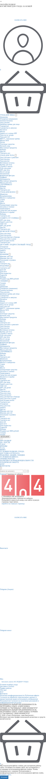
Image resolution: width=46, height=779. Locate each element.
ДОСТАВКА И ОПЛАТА (10, 453)
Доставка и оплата (7, 686)
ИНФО (2, 450)
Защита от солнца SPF (8, 133)
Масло (2, 203)
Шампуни (4, 194)
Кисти (2, 262)
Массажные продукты (8, 148)
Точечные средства (7, 144)
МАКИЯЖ (4, 254)
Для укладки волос (7, 241)
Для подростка (5, 273)
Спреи (2, 200)
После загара (5, 172)
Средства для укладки (8, 210)
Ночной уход (5, 146)
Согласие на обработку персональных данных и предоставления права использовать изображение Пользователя (19, 699)
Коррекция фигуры (7, 175)
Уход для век (5, 122)
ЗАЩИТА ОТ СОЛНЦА (9, 218)
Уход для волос (5, 235)
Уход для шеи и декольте (9, 157)
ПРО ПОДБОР (5, 441)
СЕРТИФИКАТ (6, 184)
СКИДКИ (4, 281)
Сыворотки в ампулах (8, 128)
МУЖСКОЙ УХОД (7, 231)
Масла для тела (6, 183)
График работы (6, 688)
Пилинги (3, 130)
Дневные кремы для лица (9, 124)
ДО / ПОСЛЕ (5, 442)
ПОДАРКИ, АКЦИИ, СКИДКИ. (12, 455)
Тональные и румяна (8, 260)
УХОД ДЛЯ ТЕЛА (7, 155)
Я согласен (4, 777)
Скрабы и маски (6, 166)
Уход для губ (5, 137)
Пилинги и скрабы (7, 212)
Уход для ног (5, 161)
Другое (2, 151)
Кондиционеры (6, 196)
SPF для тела (5, 170)
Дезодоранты (5, 179)
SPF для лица (5, 220)
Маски (2, 131)
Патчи (2, 142)
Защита (3, 250)
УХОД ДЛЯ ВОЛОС (8, 192)
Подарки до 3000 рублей (9, 279)
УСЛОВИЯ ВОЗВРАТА (9, 457)
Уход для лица (5, 233)
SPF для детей (5, 225)
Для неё (3, 270)
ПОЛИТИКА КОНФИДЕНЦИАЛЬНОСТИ (17, 460)
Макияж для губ (6, 258)
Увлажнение (4, 174)
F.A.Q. (2, 448)
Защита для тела (6, 222)
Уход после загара (7, 135)
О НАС (3, 444)
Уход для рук (5, 159)
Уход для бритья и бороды (10, 237)
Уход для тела (5, 248)
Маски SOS (4, 140)
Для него (3, 271)
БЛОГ (2, 464)
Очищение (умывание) (8, 119)
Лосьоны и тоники (7, 207)
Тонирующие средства (8, 205)
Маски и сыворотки (7, 198)
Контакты (3, 694)
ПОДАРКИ (4, 266)
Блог (2, 692)
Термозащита (5, 209)
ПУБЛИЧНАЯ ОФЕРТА (9, 462)
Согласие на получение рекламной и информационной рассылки (19, 702)
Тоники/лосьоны (6, 121)
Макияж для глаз (6, 256)
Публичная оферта (32, 695)
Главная (3, 474)
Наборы (3, 150)
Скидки (3, 283)
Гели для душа (5, 168)
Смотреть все (5, 153)
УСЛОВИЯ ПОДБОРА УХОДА (12, 451)
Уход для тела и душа (8, 239)
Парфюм (3, 177)
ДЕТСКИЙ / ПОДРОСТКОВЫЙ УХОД (15, 245)
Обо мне (3, 690)
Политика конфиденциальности (12, 695)
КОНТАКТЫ (5, 466)
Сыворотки (4, 126)
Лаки (2, 201)
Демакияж (4, 117)
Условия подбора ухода (9, 685)
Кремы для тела (6, 165)
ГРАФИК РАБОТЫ (7, 459)
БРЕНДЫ (3, 446)
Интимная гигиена (7, 163)
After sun (3, 224)
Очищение (4, 247)
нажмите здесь (5, 775)
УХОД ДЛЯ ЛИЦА (7, 115)
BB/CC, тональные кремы (10, 139)
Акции (2, 285)
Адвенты (3, 275)
